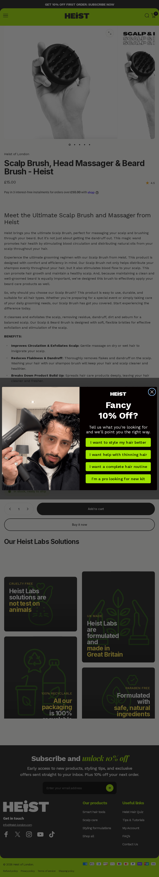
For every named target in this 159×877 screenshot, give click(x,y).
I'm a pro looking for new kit (118, 478)
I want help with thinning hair (118, 454)
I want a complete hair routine (118, 466)
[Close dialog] (151, 391)
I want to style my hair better (118, 442)
